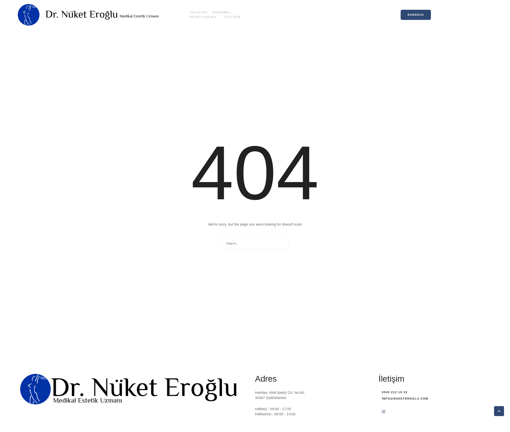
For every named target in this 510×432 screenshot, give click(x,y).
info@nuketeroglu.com (405, 398)
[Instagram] (383, 412)
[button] (219, 17)
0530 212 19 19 (394, 392)
